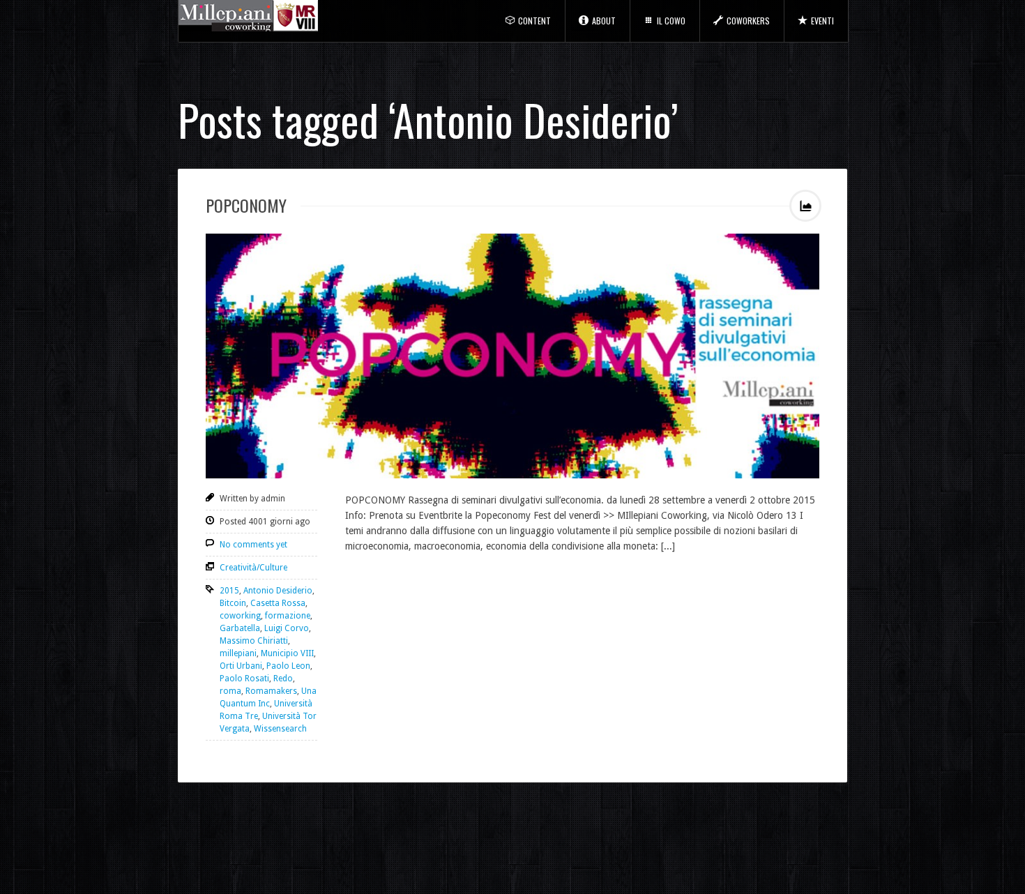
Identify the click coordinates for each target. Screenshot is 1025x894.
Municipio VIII (287, 653)
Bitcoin (233, 603)
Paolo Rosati (244, 678)
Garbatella (240, 628)
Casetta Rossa (277, 603)
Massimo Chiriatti (254, 641)
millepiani (238, 653)
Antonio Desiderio (277, 591)
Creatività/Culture (253, 568)
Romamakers (271, 691)
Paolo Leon (288, 666)
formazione (287, 616)
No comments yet (253, 545)
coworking (240, 616)
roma (230, 691)
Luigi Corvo (286, 628)
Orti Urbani (241, 666)
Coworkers (748, 20)
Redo (283, 678)
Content (534, 20)
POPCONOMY (246, 205)
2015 (229, 591)
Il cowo (671, 20)
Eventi (822, 20)
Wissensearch (280, 729)
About (604, 20)
